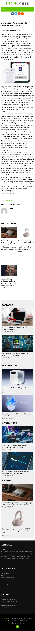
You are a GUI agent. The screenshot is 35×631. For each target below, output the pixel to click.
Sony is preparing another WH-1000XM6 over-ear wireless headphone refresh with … (16, 531)
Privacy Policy (23, 621)
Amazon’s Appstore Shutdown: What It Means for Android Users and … (15, 472)
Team (14, 621)
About (7, 621)
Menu (4, 9)
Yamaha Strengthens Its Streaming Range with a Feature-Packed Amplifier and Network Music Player (9, 245)
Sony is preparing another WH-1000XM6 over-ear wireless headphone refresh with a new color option (26, 246)
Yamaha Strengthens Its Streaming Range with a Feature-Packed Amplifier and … (17, 504)
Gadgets (10, 191)
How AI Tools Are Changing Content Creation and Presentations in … (14, 446)
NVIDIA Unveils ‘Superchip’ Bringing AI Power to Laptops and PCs (15, 354)
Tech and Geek (5, 618)
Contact (21, 623)
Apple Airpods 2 (9, 200)
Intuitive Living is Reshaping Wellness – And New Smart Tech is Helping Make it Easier (8, 283)
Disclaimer (13, 623)
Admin (12, 193)
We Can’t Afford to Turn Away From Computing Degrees (14, 328)
